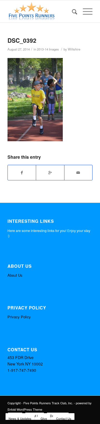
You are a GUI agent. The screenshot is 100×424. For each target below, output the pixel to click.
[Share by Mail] (78, 172)
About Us (15, 275)
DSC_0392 (22, 40)
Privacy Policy (19, 316)
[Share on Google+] (50, 172)
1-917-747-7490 (22, 370)
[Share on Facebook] (22, 172)
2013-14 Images (48, 49)
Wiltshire (74, 49)
